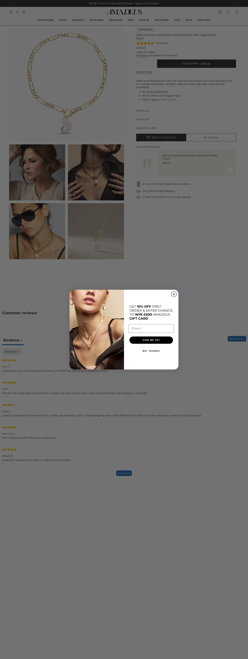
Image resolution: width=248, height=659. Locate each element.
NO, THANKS (151, 351)
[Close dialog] (174, 294)
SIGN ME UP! (151, 340)
